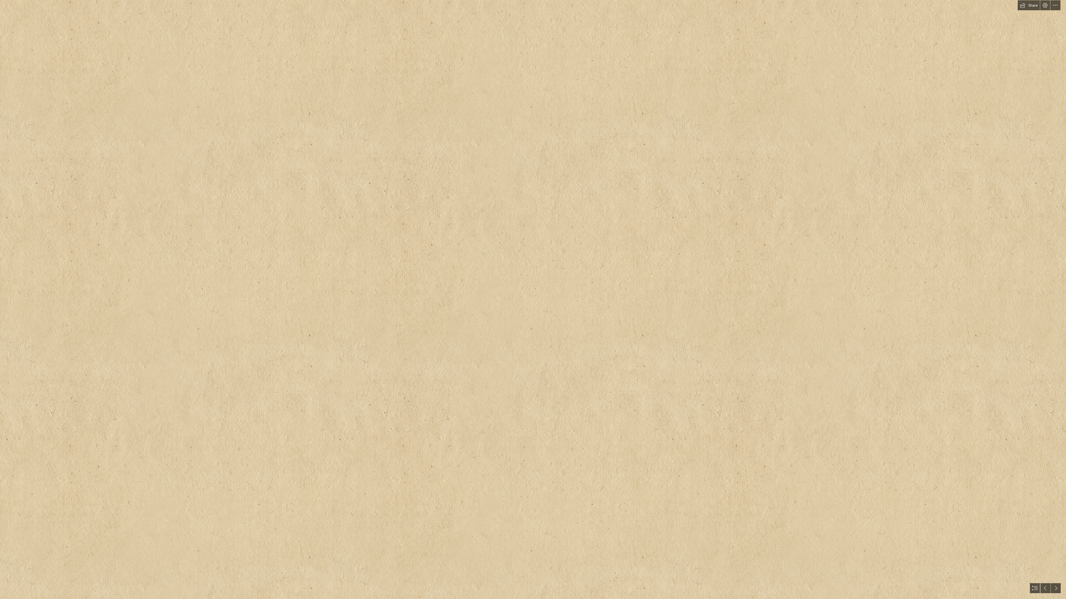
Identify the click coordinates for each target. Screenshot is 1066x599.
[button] (1029, 5)
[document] (533, 299)
